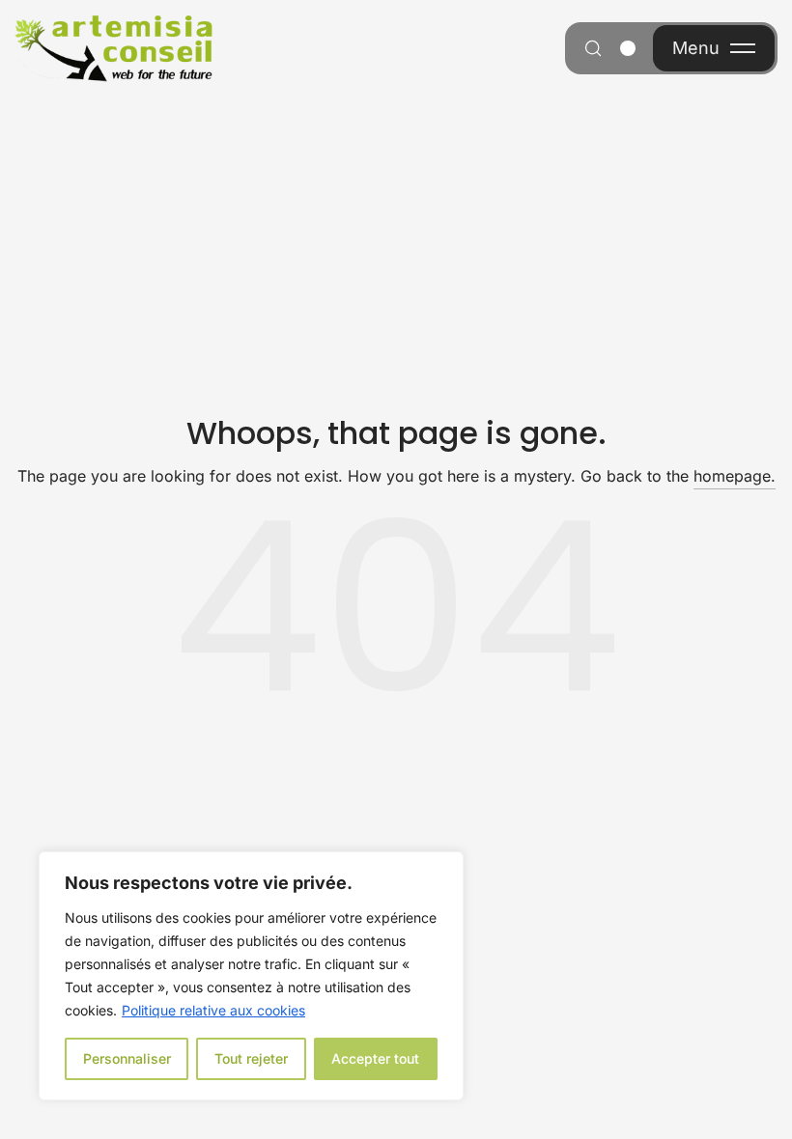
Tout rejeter (251, 1058)
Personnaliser (127, 1058)
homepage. (734, 476)
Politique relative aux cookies (213, 1010)
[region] (251, 975)
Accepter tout (375, 1058)
